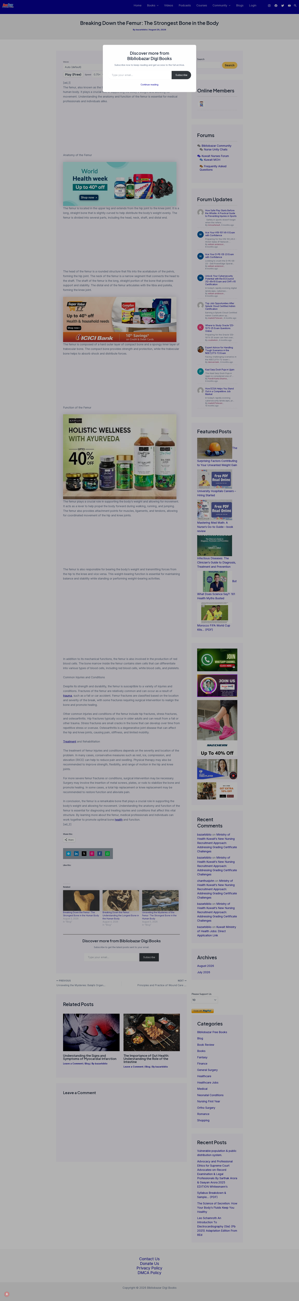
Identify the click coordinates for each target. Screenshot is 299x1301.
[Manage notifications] (6, 1294)
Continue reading (149, 84)
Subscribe (181, 75)
